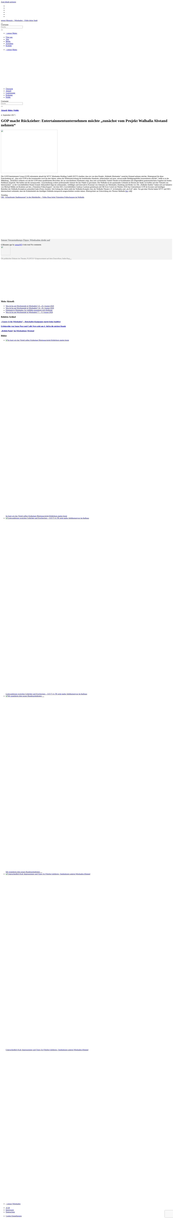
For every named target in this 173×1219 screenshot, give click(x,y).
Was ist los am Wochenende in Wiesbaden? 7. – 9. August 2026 (29, 312)
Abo (7, 39)
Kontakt (9, 46)
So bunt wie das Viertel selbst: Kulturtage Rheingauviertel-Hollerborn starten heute (36, 516)
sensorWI (18, 245)
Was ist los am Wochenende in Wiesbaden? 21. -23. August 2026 (30, 306)
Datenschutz (10, 1212)
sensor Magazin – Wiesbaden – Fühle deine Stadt (19, 20)
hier (126, 191)
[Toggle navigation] (2, 23)
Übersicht (9, 89)
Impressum (10, 1210)
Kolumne (9, 95)
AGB (8, 1208)
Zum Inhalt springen (8, 2)
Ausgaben (9, 44)
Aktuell (8, 91)
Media (8, 41)
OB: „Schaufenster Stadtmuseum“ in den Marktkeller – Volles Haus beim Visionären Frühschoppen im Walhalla (42, 197)
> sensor (11, 33)
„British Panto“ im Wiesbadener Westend (17, 331)
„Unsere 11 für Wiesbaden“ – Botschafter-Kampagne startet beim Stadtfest (30, 322)
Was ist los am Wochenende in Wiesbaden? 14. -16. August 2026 (30, 308)
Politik (8, 97)
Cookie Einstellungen (14, 1216)
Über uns (9, 37)
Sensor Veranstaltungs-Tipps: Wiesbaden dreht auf (25, 240)
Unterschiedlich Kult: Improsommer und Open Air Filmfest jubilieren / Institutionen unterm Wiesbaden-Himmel (47, 1050)
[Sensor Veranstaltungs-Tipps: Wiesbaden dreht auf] (5, 255)
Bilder (10, 110)
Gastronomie (10, 93)
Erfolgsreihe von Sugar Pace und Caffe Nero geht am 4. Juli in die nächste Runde (33, 326)
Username (4, 25)
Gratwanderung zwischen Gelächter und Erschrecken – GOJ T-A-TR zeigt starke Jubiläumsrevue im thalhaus (46, 694)
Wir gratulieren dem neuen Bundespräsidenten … (24, 872)
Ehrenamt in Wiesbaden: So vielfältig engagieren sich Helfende (29, 310)
